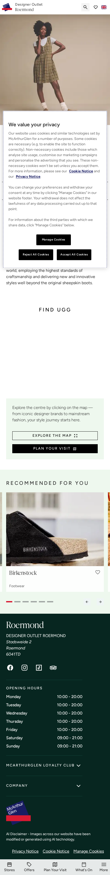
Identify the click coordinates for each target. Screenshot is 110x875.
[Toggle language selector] (104, 7)
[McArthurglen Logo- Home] (7, 7)
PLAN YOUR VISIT (52, 448)
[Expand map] (55, 359)
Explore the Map (52, 435)
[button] (98, 572)
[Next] (100, 601)
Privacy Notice (25, 851)
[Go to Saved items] (96, 7)
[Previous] (87, 601)
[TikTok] (39, 668)
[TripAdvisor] (53, 668)
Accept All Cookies (74, 254)
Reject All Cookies (36, 254)
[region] (55, 189)
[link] (29, 7)
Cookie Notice (56, 851)
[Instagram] (24, 668)
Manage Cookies (88, 851)
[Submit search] (85, 7)
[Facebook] (10, 668)
